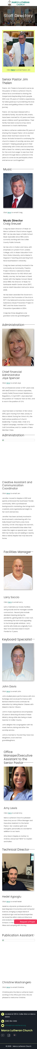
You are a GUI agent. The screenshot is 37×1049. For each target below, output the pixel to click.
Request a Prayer (27, 921)
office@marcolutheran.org (15, 1025)
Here (8, 493)
